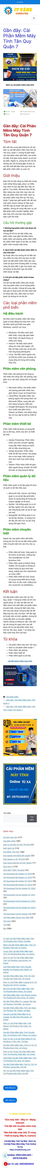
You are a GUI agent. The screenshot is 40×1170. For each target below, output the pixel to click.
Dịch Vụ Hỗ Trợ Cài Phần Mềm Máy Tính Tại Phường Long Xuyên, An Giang (18, 960)
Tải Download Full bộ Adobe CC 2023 (19, 908)
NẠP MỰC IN (8, 848)
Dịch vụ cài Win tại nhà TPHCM (16, 845)
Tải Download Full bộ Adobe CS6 (17, 914)
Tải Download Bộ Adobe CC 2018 (17, 874)
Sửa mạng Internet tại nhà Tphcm (17, 863)
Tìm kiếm (7, 813)
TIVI (5, 925)
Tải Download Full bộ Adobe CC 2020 (19, 888)
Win (4, 928)
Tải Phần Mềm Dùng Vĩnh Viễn (16, 918)
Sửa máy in (8, 866)
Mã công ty (10, 1100)
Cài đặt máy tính (10, 837)
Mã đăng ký (10, 1088)
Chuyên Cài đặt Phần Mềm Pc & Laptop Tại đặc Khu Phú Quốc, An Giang (17, 1017)
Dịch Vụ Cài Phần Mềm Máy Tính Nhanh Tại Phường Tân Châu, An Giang (17, 1026)
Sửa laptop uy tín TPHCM (14, 859)
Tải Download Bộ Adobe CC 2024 (17, 881)
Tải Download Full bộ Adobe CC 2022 (19, 901)
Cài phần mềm (12, 697)
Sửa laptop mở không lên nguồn (16, 856)
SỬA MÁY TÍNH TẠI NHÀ (13, 870)
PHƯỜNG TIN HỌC (11, 852)
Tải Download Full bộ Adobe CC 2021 (19, 895)
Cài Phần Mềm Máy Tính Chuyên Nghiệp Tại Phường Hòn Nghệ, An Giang (17, 969)
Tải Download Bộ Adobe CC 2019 (17, 877)
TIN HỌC (7, 921)
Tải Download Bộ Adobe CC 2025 (17, 885)
